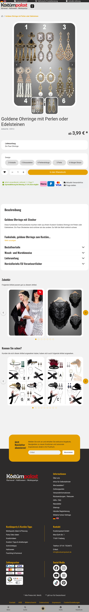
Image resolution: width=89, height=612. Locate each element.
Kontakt (12, 602)
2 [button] (38, 339)
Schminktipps (11, 546)
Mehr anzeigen (10, 240)
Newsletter (57, 504)
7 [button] (53, 339)
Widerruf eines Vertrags (62, 515)
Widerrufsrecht (30, 602)
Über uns (56, 478)
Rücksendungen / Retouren (63, 496)
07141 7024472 (66, 546)
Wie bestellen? (58, 485)
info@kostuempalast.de (62, 552)
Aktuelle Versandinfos (74, 183)
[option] (44, 64)
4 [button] (44, 339)
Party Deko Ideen (12, 535)
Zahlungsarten (58, 489)
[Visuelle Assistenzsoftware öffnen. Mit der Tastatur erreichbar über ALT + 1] (31, 6)
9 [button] (56, 408)
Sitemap (56, 508)
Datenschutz (44, 602)
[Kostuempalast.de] (15, 6)
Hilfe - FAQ (57, 500)
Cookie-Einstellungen (72, 602)
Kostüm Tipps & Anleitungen (17, 542)
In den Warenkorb (58, 172)
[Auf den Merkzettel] (4, 172)
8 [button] (53, 408)
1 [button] (36, 339)
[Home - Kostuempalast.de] (25, 477)
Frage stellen (71, 185)
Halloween (10, 549)
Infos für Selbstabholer (62, 482)
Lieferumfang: (10, 144)
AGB (20, 602)
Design (7, 157)
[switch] (18, 582)
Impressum (56, 602)
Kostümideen (11, 538)
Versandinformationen (61, 493)
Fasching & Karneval (14, 553)
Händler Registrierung (61, 511)
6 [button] (50, 339)
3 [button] (41, 339)
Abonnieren (68, 452)
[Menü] (21, 577)
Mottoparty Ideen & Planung (16, 531)
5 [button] (47, 339)
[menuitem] (2, 1)
